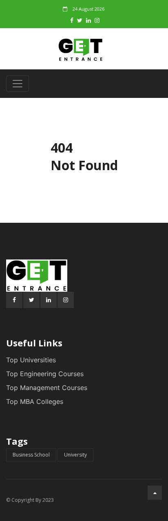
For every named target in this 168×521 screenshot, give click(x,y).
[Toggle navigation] (17, 83)
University (75, 454)
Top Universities (31, 360)
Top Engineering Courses (45, 374)
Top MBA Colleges (34, 401)
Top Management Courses (46, 388)
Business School (31, 454)
